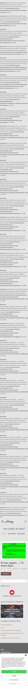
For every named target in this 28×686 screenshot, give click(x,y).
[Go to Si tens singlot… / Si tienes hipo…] (14, 550)
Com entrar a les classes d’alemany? (10, 638)
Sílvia (8, 568)
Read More (6, 573)
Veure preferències (14, 679)
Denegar (14, 675)
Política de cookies (12, 683)
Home (4, 534)
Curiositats (15, 568)
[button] (26, 655)
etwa (2, 628)
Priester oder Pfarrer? (7, 625)
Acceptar (14, 671)
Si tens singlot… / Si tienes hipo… (12, 564)
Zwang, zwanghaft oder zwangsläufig (11, 630)
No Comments (23, 568)
